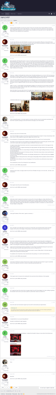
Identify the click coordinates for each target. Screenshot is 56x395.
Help (19, 393)
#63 (54, 58)
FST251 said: (13, 308)
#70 (54, 211)
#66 (54, 131)
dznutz (2, 18)
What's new (13, 13)
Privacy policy (14, 393)
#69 (54, 196)
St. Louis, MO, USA (5, 270)
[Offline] (7, 29)
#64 (54, 72)
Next (16, 22)
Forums (7, 13)
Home (2, 13)
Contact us (3, 393)
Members (20, 13)
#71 (54, 225)
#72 (54, 238)
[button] (16, 13)
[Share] (52, 25)
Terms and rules (8, 393)
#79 (54, 359)
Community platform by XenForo (46, 393)
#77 (54, 316)
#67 (54, 168)
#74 (54, 273)
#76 (54, 302)
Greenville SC (6, 50)
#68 (54, 182)
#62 (54, 39)
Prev (3, 22)
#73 (54, 259)
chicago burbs (5, 127)
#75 (54, 288)
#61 (54, 25)
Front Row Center (5, 221)
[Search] (54, 14)
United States (6, 36)
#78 (54, 330)
